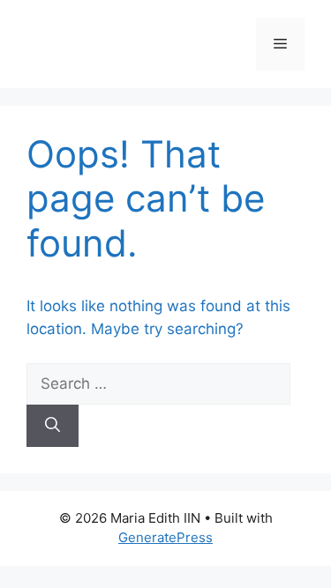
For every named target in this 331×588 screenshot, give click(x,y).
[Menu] (280, 44)
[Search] (52, 426)
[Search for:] (158, 383)
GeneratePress (165, 537)
